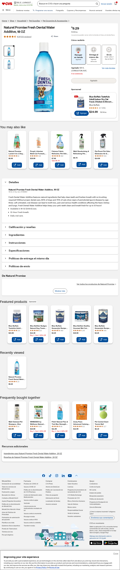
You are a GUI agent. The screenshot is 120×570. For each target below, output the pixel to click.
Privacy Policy (41, 567)
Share (56, 36)
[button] (108, 68)
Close (115, 553)
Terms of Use (54, 567)
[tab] (9, 51)
